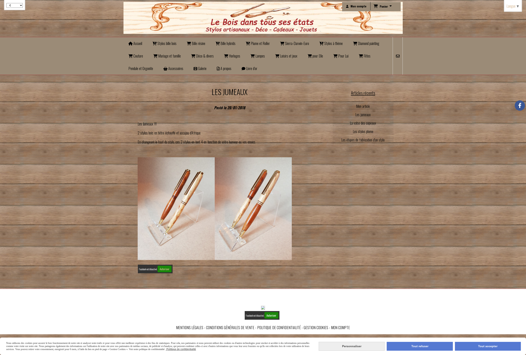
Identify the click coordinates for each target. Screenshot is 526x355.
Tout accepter (487, 346)
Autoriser (165, 269)
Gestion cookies (316, 327)
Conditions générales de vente (230, 327)
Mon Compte (340, 327)
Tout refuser (419, 346)
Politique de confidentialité (279, 327)
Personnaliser (351, 346)
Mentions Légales (189, 327)
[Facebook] (520, 105)
